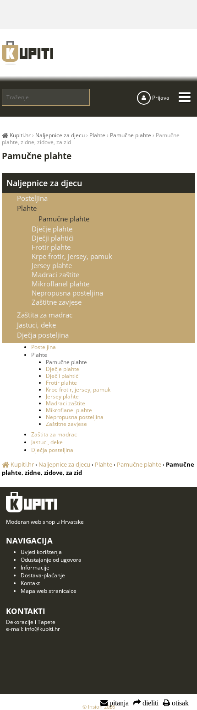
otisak (179, 703)
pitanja (118, 703)
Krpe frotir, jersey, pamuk (72, 256)
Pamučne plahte (63, 218)
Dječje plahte (52, 228)
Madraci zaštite (55, 274)
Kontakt (30, 583)
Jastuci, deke (36, 325)
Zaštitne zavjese (57, 302)
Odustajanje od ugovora (51, 560)
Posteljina (32, 198)
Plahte (27, 208)
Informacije (35, 567)
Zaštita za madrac (44, 315)
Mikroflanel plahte (60, 283)
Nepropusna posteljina (67, 292)
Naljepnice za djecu (44, 183)
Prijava (160, 98)
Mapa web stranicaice (49, 591)
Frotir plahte (51, 247)
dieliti (150, 703)
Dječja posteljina (43, 335)
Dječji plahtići (53, 237)
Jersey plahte (52, 265)
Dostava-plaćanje (43, 575)
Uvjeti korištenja (41, 552)
